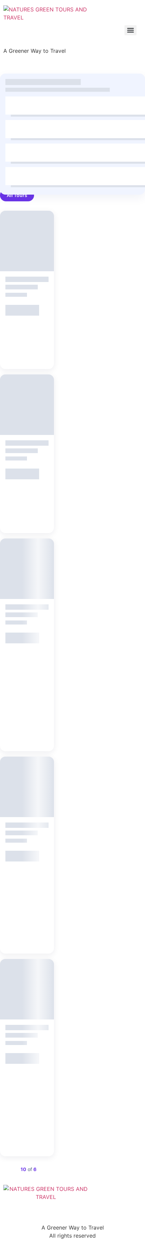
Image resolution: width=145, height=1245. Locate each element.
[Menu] (130, 30)
